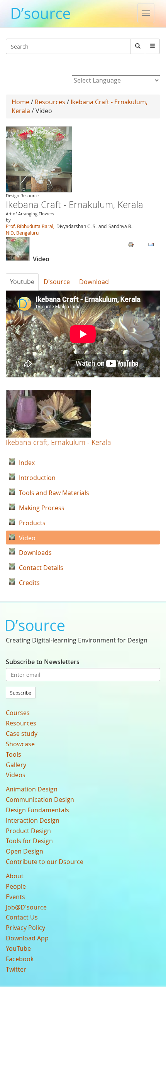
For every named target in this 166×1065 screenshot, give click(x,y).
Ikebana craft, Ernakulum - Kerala (58, 442)
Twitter (16, 969)
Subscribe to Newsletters (43, 662)
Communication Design (40, 799)
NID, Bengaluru (22, 233)
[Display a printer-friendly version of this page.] (131, 244)
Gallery (16, 765)
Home (20, 102)
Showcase (20, 744)
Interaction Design (32, 820)
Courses (18, 712)
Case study (21, 733)
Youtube (22, 281)
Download (94, 281)
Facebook (20, 959)
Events (15, 897)
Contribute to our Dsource (44, 861)
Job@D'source (26, 907)
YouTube (18, 948)
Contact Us (22, 917)
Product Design (28, 831)
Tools (13, 754)
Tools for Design (29, 841)
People (16, 886)
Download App (27, 938)
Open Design (24, 851)
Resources (50, 102)
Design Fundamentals (37, 810)
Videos (15, 775)
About (15, 876)
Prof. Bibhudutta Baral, (30, 226)
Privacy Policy (25, 927)
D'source (57, 281)
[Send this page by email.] (151, 244)
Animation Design (32, 789)
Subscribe (20, 693)
